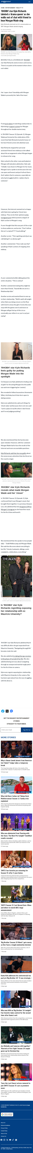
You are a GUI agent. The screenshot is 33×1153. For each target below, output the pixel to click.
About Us (3, 1122)
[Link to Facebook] (1, 1140)
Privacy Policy (4, 1128)
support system (14, 126)
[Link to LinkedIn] (16, 1140)
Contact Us (3, 1136)
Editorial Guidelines (5, 1125)
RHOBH (27, 60)
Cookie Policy (4, 1130)
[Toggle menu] (30, 2)
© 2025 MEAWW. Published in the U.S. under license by (14, 1105)
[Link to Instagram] (4, 1140)
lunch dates (9, 124)
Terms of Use (4, 1133)
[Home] (6, 1)
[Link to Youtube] (10, 1140)
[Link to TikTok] (13, 1140)
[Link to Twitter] (7, 1140)
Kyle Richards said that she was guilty (13, 453)
